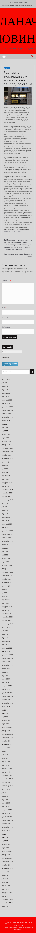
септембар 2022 (7, 541)
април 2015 (6, 844)
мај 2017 (5, 758)
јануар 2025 (6, 445)
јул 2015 (5, 834)
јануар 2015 (6, 855)
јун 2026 (5, 386)
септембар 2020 (7, 624)
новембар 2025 (7, 410)
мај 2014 (5, 882)
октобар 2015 (7, 824)
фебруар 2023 (7, 524)
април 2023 (6, 517)
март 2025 (5, 438)
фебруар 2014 (7, 892)
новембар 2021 (7, 576)
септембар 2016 (7, 786)
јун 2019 (5, 672)
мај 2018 (5, 717)
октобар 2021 (7, 579)
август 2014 (6, 872)
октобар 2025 (7, 414)
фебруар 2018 (7, 727)
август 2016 (6, 789)
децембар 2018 (7, 693)
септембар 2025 (7, 417)
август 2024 (6, 462)
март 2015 (5, 848)
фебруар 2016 (7, 810)
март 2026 (5, 396)
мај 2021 (5, 596)
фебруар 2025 (7, 441)
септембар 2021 (7, 582)
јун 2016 (5, 796)
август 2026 (6, 379)
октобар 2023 (7, 496)
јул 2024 (5, 465)
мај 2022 (5, 555)
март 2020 (5, 644)
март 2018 (5, 724)
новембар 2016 (7, 779)
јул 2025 (5, 424)
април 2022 (6, 558)
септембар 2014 (7, 868)
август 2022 (6, 545)
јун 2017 (5, 755)
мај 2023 (5, 514)
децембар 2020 (7, 613)
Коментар (6, 280)
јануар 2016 (6, 813)
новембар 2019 (7, 658)
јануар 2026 (6, 403)
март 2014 (5, 889)
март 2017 (5, 765)
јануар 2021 (6, 610)
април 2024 (6, 476)
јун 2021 (5, 593)
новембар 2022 (7, 534)
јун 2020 (5, 634)
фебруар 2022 (7, 565)
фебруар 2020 (7, 648)
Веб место (6, 327)
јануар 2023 (6, 527)
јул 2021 (5, 589)
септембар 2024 (7, 458)
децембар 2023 (7, 489)
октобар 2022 (7, 538)
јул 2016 (5, 793)
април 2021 (6, 600)
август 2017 (6, 748)
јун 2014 (5, 879)
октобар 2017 (7, 741)
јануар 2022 (6, 569)
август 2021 (6, 586)
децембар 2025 (7, 407)
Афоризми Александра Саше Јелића (20, 5)
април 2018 (6, 720)
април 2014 (6, 886)
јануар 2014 (6, 896)
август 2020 (6, 627)
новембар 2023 (7, 493)
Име (4, 308)
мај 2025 (5, 431)
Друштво (6, 68)
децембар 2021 (7, 572)
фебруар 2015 (7, 851)
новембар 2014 (7, 862)
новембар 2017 (7, 737)
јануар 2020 (6, 651)
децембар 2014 (7, 858)
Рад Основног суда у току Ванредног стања (18, 255)
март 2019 (5, 682)
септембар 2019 (7, 665)
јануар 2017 (6, 772)
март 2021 (5, 603)
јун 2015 (5, 837)
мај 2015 (5, 841)
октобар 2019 (7, 662)
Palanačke (18, 231)
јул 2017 (5, 751)
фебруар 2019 (7, 686)
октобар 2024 (7, 455)
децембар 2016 (7, 775)
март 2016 (5, 806)
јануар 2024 (6, 486)
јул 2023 (5, 507)
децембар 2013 (7, 899)
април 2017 (6, 762)
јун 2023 (5, 510)
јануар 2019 (6, 689)
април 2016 (6, 803)
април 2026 (6, 393)
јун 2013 (5, 906)
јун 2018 (5, 713)
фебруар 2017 (7, 768)
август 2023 (6, 503)
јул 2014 (5, 875)
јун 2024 (5, 469)
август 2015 (6, 830)
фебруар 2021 (7, 607)
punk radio (5, 358)
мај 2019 (5, 675)
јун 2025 (5, 427)
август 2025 (6, 421)
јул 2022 (5, 548)
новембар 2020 (7, 617)
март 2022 (5, 562)
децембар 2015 (7, 817)
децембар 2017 (7, 734)
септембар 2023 (7, 500)
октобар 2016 (7, 782)
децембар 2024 (7, 448)
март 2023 (5, 520)
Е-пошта (6, 317)
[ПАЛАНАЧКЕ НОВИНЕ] (4, 56)
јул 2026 (5, 383)
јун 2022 (5, 551)
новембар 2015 (7, 820)
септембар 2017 (7, 744)
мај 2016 (5, 799)
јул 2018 (5, 710)
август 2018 (6, 706)
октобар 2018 (7, 700)
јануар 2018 (6, 731)
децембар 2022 (7, 531)
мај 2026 (5, 390)
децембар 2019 (7, 655)
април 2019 (6, 679)
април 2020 (6, 641)
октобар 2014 (7, 865)
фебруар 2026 (7, 400)
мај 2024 (5, 472)
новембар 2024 (7, 452)
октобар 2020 (7, 620)
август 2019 (6, 669)
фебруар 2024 (7, 483)
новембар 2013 (7, 903)
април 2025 (6, 434)
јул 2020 (5, 631)
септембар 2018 (7, 703)
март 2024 (5, 479)
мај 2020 (5, 638)
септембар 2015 (7, 827)
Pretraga (32, 372)
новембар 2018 (7, 696)
